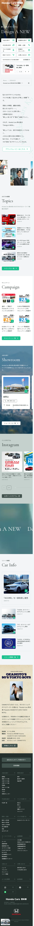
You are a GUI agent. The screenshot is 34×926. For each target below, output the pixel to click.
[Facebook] (24, 887)
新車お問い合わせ (21, 867)
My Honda (4, 852)
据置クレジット (21, 809)
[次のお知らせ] (28, 71)
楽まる (18, 802)
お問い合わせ (21, 864)
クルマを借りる (21, 816)
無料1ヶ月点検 (5, 820)
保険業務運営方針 (21, 844)
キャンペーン (5, 872)
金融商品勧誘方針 (21, 846)
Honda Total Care (6, 850)
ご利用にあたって (21, 848)
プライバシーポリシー (22, 850)
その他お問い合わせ (22, 869)
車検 (3, 829)
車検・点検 (5, 816)
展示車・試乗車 (21, 779)
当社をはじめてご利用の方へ (24, 842)
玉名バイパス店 (5, 787)
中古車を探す (6, 799)
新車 (18, 776)
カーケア (4, 841)
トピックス (4, 869)
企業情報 (19, 836)
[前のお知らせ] (25, 71)
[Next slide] (9, 415)
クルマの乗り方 (21, 799)
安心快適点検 (5, 826)
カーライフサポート (7, 837)
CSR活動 (19, 840)
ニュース (4, 867)
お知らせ (4, 864)
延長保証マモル (5, 846)
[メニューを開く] (29, 3)
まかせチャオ (5, 831)
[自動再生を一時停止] (17, 72)
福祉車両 (19, 781)
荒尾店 (3, 785)
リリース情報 (5, 874)
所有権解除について (6, 854)
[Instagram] (9, 887)
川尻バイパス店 (5, 783)
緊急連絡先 (4, 856)
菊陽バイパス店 (5, 779)
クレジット (19, 811)
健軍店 (6, 396)
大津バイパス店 (5, 781)
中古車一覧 (4, 802)
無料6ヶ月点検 (5, 822)
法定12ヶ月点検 (6, 824)
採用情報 (19, 879)
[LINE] (9, 892)
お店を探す (5, 773)
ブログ (3, 791)
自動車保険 (4, 843)
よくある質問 (6, 879)
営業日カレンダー (6, 794)
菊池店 (3, 789)
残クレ (18, 805)
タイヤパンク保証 (6, 848)
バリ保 (18, 807)
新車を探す (20, 773)
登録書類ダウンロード (7, 858)
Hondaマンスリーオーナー (23, 820)
